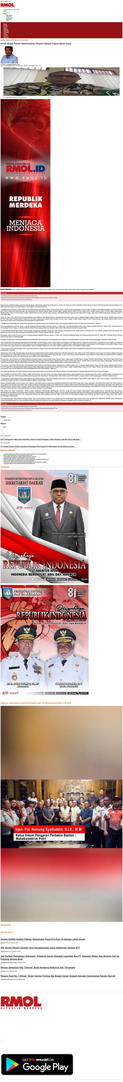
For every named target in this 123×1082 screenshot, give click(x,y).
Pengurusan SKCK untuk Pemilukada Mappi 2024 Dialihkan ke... (19, 463)
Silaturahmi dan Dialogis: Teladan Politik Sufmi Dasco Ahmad (19, 458)
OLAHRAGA (6, 32)
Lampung (50, 989)
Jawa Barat (61, 989)
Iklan (2, 1032)
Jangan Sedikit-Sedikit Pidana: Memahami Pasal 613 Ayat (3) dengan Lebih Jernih (43, 939)
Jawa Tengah (68, 989)
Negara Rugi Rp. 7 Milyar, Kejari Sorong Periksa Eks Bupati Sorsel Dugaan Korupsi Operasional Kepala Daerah (58, 975)
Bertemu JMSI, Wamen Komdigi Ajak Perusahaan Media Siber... (19, 460)
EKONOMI (5, 29)
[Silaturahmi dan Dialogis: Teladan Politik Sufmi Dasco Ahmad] (19, 456)
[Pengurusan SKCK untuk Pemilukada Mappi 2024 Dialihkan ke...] (25, 462)
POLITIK (5, 27)
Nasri (4, 427)
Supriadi (3, 971)
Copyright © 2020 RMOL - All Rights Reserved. (12, 1080)
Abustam (3, 942)
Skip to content (5, 1)
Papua (81, 989)
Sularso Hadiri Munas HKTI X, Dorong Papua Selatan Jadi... (18, 455)
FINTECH (5, 36)
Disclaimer (3, 1022)
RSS (8, 20)
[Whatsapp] (3, 433)
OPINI (4, 33)
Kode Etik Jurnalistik (6, 1030)
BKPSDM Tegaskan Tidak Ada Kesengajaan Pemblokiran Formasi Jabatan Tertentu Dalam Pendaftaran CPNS (29, 297)
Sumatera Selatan (42, 989)
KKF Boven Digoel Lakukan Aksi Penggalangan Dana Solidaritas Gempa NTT (40, 947)
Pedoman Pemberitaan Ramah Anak (10, 1028)
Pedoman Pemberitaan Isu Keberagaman (11, 1027)
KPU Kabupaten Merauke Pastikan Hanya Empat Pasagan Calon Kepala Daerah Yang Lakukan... (41, 439)
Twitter (9, 16)
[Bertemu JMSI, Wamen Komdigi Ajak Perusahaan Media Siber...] (26, 459)
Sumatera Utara (33, 989)
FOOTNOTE (6, 37)
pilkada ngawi (7, 420)
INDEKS (5, 24)
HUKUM (5, 28)
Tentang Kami (4, 1020)
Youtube (9, 19)
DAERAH (5, 25)
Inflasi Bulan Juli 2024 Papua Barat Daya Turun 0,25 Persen (16, 299)
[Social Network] (5, 13)
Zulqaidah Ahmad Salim (7, 962)
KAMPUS (5, 35)
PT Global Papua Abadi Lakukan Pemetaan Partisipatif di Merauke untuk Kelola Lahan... (38, 446)
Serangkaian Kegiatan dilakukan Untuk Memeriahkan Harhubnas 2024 (19, 295)
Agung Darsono (5, 951)
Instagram (10, 17)
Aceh (26, 989)
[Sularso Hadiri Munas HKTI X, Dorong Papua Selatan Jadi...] (24, 454)
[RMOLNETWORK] (46, 1009)
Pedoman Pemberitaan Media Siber (10, 1025)
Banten (56, 989)
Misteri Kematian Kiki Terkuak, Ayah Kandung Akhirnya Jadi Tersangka (38, 967)
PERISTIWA (6, 31)
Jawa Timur (76, 989)
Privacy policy (4, 1023)
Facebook (9, 15)
